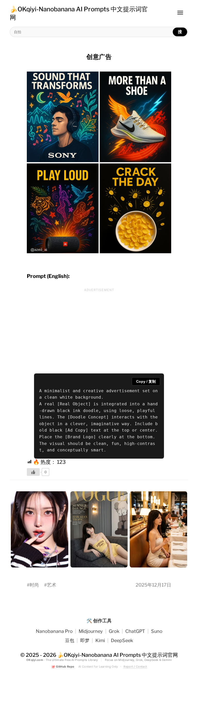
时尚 (34, 585)
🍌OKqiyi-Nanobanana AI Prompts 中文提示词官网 (117, 655)
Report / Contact (135, 666)
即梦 (84, 640)
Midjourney (91, 631)
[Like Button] (33, 472)
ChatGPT (135, 631)
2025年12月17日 (153, 585)
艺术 (51, 585)
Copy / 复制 (146, 381)
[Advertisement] (99, 330)
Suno (156, 631)
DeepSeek (122, 640)
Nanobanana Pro (54, 631)
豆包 (69, 640)
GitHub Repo (63, 667)
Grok (114, 631)
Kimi (100, 640)
